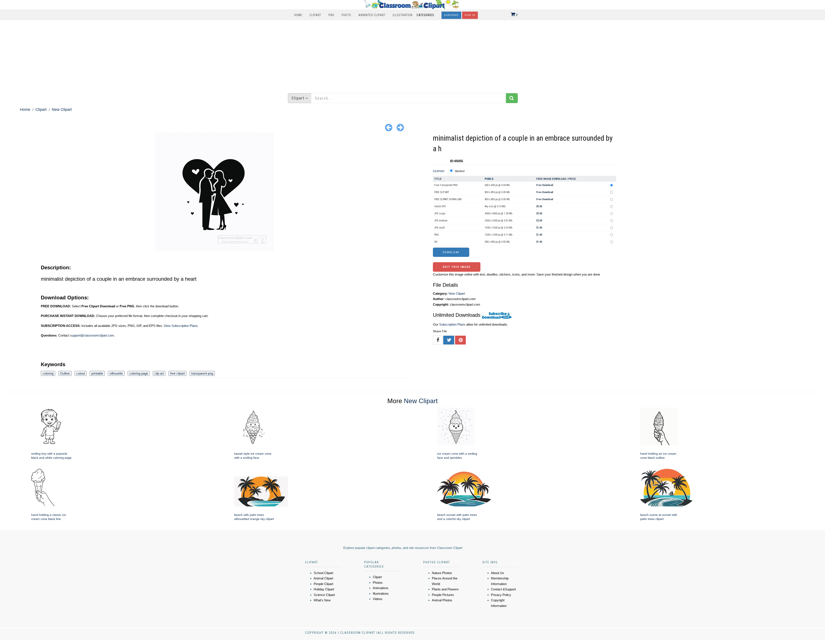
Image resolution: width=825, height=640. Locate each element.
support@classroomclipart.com (92, 335)
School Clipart (323, 573)
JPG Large (439, 213)
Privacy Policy (501, 595)
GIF (436, 241)
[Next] (400, 127)
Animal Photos (442, 600)
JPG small (439, 227)
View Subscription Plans (181, 326)
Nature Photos (442, 573)
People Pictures (443, 595)
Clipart (315, 15)
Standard (459, 171)
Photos (378, 582)
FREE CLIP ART (441, 192)
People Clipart (323, 584)
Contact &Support (503, 589)
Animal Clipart (323, 578)
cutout (80, 373)
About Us (497, 573)
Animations (380, 588)
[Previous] (388, 127)
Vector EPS (440, 206)
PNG (331, 15)
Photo (346, 15)
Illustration (402, 15)
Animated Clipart (371, 15)
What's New (322, 600)
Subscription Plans (452, 324)
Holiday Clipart (324, 589)
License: (439, 171)
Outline (65, 373)
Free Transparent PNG (446, 185)
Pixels (489, 178)
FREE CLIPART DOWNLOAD (448, 199)
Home (298, 15)
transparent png (202, 373)
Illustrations (381, 593)
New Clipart (62, 109)
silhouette (116, 373)
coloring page (138, 373)
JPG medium (441, 220)
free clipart (177, 373)
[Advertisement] (412, 54)
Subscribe (451, 15)
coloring (48, 373)
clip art (159, 373)
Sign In (470, 15)
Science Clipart (324, 595)
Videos (377, 599)
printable (97, 373)
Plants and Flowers (445, 589)
